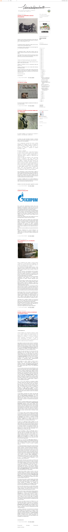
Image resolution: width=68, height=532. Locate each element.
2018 (41, 59)
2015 (41, 63)
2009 (41, 101)
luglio (42, 76)
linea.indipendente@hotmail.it (43, 44)
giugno (42, 91)
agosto (42, 75)
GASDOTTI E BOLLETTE (23, 190)
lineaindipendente (43, 116)
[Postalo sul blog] (30, 77)
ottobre (42, 72)
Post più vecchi (36, 525)
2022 (41, 54)
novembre (42, 71)
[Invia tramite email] (29, 77)
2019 (41, 58)
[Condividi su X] (31, 77)
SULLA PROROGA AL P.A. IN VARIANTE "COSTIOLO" (26, 241)
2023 (41, 53)
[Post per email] (28, 77)
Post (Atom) (22, 527)
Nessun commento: (24, 77)
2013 (41, 66)
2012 (41, 67)
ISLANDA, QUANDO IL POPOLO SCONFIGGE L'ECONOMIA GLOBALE (27, 313)
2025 (41, 50)
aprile (42, 94)
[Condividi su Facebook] (32, 77)
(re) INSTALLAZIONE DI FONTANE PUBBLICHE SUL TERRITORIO (28, 111)
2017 (41, 61)
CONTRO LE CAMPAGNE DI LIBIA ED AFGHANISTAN (25, 16)
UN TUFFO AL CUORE (22, 82)
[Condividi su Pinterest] (33, 77)
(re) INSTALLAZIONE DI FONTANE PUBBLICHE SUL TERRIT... (45, 82)
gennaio (42, 98)
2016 (41, 62)
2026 (41, 49)
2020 (41, 57)
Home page (27, 525)
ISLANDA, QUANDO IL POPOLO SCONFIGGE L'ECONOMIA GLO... (45, 89)
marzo (42, 95)
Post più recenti (20, 525)
